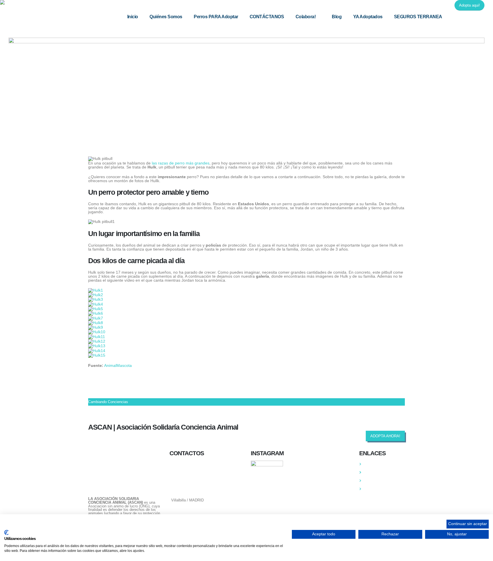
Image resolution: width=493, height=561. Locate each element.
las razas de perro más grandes (180, 163)
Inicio (132, 16)
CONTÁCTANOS (267, 16)
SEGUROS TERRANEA (418, 16)
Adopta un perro (377, 472)
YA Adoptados (368, 16)
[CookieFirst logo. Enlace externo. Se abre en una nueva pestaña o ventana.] (6, 532)
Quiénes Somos (165, 16)
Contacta (371, 464)
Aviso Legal (373, 489)
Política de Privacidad (382, 481)
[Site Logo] (35, 2)
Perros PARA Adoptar (216, 16)
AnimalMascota (118, 365)
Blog (337, 16)
